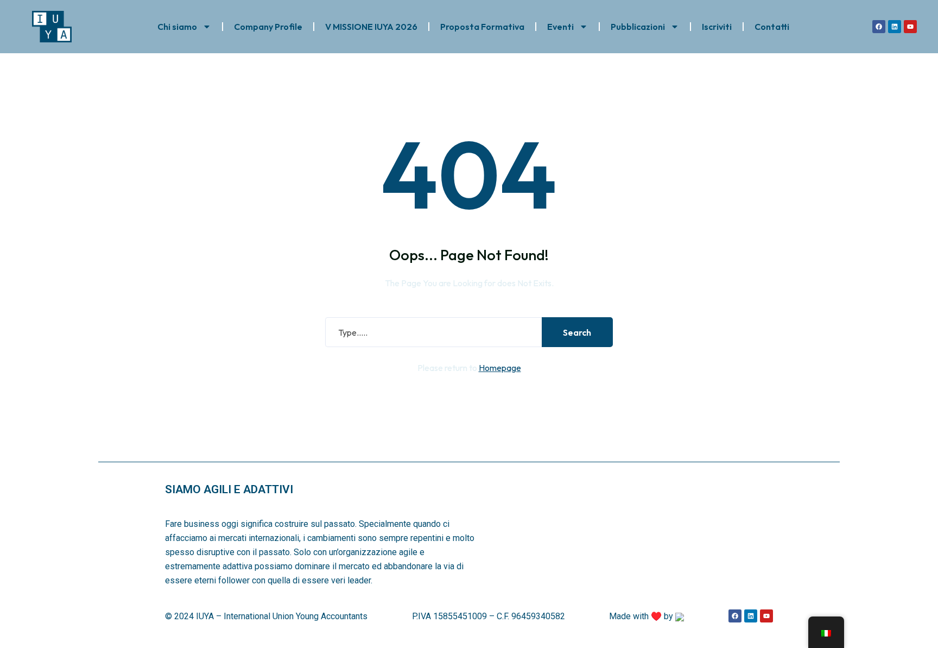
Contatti (772, 26)
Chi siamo (177, 26)
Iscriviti (717, 26)
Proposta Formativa (482, 26)
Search (577, 332)
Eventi (560, 26)
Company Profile (268, 26)
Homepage (500, 367)
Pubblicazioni (638, 26)
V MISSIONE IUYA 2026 (371, 26)
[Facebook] (878, 26)
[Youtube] (910, 26)
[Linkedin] (894, 26)
